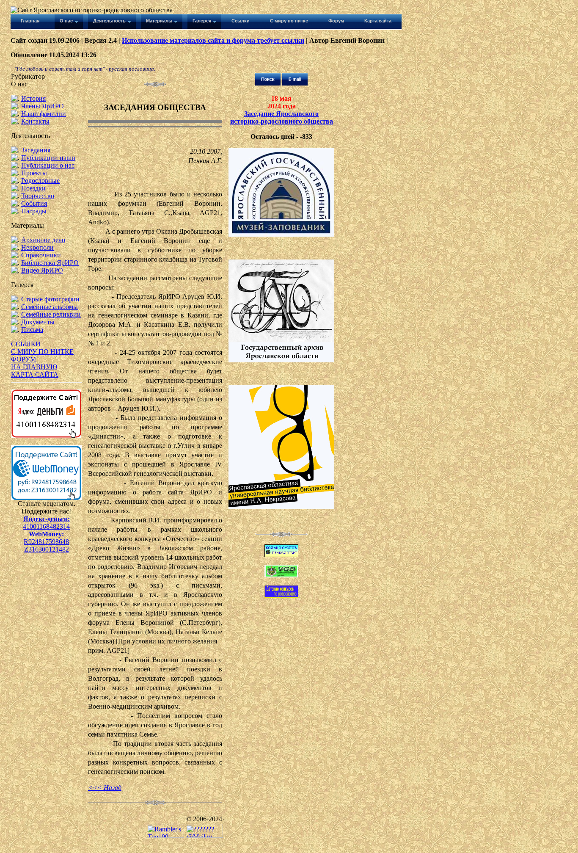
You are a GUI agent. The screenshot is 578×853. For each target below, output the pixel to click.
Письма (32, 329)
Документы (38, 322)
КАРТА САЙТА (34, 374)
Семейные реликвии (51, 314)
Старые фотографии (50, 299)
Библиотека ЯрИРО (50, 262)
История (33, 98)
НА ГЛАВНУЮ (34, 366)
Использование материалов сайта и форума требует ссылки (213, 40)
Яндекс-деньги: (46, 518)
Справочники (41, 255)
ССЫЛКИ (26, 344)
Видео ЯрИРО (42, 270)
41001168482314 (46, 526)
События (34, 203)
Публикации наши (48, 157)
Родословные (40, 180)
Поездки (33, 188)
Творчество (37, 195)
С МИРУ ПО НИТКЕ (42, 351)
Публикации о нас (47, 165)
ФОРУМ (23, 359)
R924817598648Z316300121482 (46, 545)
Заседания (35, 150)
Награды (34, 211)
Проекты (34, 173)
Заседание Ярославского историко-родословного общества (281, 117)
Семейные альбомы (49, 306)
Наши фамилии (43, 113)
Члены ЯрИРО (42, 106)
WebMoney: (46, 534)
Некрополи (37, 247)
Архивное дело (43, 239)
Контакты (35, 121)
